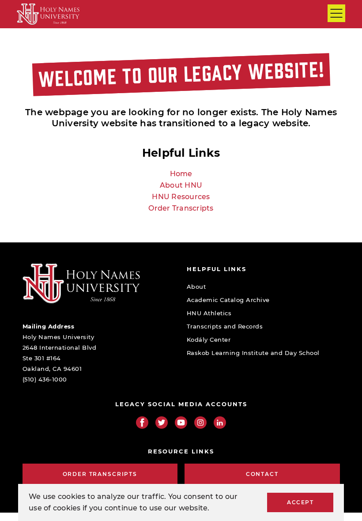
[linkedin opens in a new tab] (220, 422)
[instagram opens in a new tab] (200, 422)
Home (181, 174)
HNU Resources (181, 197)
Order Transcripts (180, 208)
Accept (300, 502)
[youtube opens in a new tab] (181, 422)
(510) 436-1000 (45, 379)
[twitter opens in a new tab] (161, 422)
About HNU (181, 185)
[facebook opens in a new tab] (142, 422)
